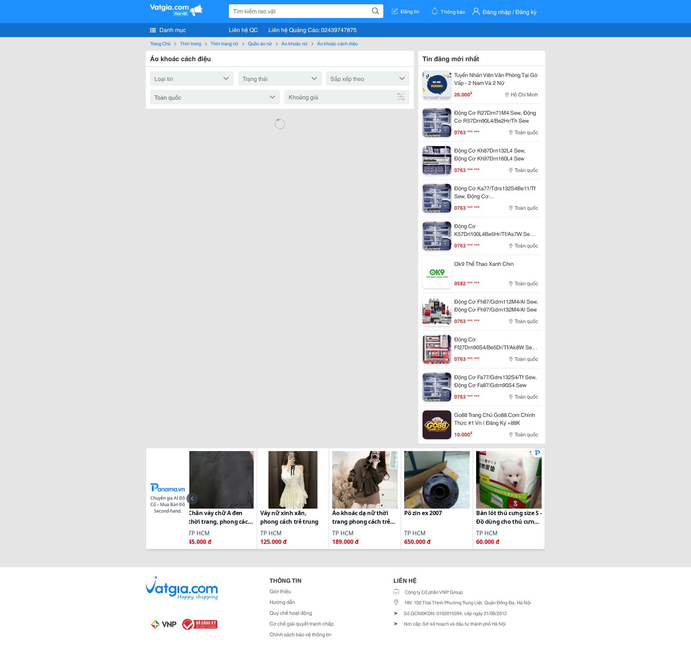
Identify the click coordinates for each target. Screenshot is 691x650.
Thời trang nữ (225, 43)
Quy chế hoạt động (291, 612)
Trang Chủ (160, 43)
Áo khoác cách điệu (337, 43)
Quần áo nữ (260, 43)
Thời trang (190, 43)
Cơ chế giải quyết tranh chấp (302, 623)
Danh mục (172, 29)
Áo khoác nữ (294, 43)
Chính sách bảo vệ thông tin (300, 634)
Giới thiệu (280, 591)
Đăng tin (410, 11)
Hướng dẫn (282, 601)
